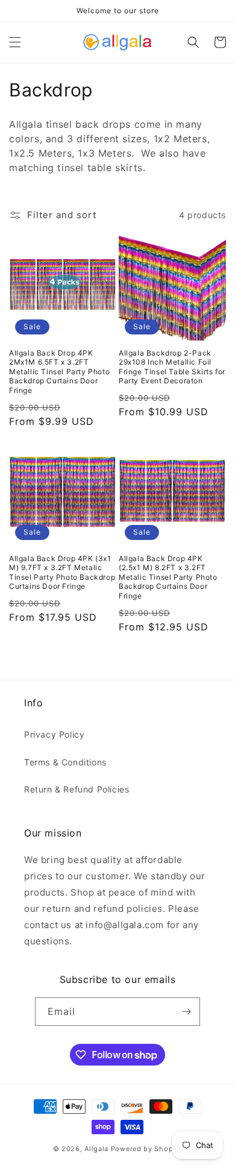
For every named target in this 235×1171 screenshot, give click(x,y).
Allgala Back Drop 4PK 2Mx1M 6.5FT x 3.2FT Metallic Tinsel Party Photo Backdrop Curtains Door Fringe (59, 371)
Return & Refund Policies (76, 789)
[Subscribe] (186, 1011)
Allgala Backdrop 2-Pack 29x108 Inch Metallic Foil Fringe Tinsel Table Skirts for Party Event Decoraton (172, 367)
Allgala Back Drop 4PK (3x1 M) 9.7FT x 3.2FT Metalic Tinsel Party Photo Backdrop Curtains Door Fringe (62, 572)
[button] (15, 42)
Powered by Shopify (147, 1148)
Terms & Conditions (65, 762)
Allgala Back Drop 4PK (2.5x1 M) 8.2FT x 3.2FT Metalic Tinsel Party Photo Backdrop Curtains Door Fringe (168, 577)
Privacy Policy (54, 734)
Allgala (96, 1148)
